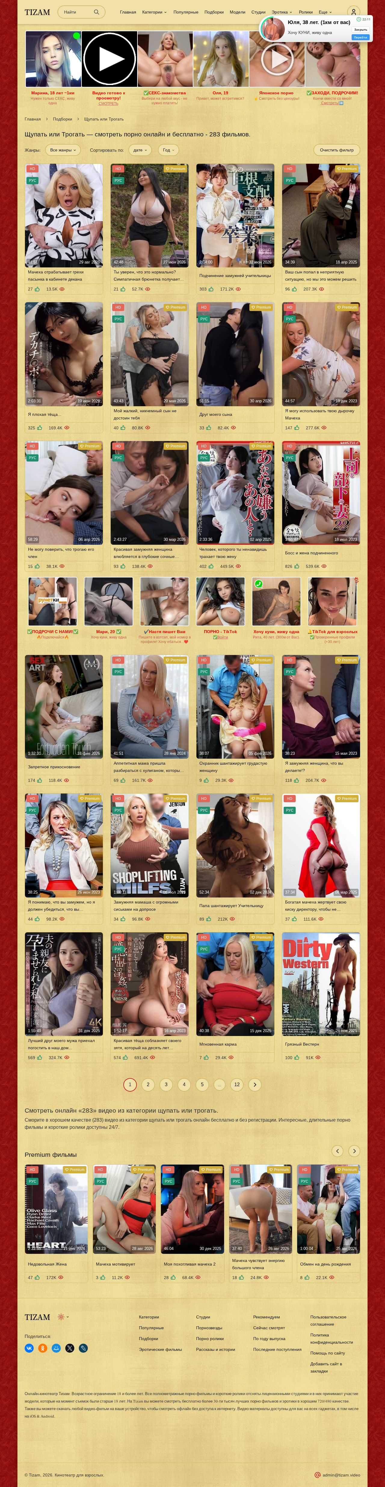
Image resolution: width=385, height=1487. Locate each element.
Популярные (186, 12)
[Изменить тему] (63, 1317)
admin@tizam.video (341, 1475)
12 (237, 1084)
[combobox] (63, 150)
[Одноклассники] (42, 1348)
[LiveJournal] (83, 1348)
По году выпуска (269, 1338)
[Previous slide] (337, 1151)
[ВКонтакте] (29, 1348)
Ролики (306, 12)
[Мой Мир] (56, 1348)
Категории (149, 1317)
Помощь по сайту (327, 1353)
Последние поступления (277, 1349)
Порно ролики (210, 1338)
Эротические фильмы (160, 1349)
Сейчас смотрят (269, 1327)
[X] (69, 1348)
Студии (258, 12)
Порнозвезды (209, 1327)
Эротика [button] (280, 12)
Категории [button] (152, 12)
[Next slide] (354, 1151)
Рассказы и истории (215, 1349)
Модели (237, 12)
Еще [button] (323, 12)
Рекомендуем (266, 1317)
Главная (128, 12)
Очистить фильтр (337, 150)
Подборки (214, 12)
